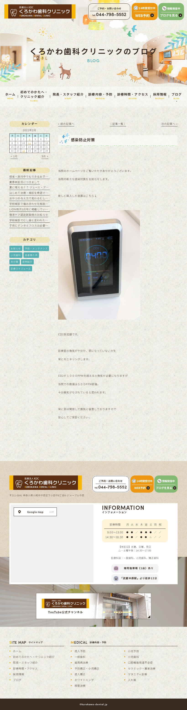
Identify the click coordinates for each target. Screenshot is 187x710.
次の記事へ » (169, 123)
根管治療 (80, 685)
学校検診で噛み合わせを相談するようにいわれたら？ (42, 204)
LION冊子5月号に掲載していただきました (35, 209)
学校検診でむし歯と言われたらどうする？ (35, 220)
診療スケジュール (21, 268)
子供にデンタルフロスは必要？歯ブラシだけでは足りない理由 (48, 225)
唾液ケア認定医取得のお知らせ (28, 214)
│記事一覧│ (118, 123)
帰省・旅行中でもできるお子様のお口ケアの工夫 (39, 176)
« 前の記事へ (66, 123)
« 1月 (14, 156)
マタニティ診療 (137, 674)
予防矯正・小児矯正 (87, 668)
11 (29, 142)
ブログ (17, 680)
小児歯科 (16, 255)
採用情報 (18, 674)
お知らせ (16, 248)
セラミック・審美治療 (142, 668)
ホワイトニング (84, 680)
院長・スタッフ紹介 (25, 662)
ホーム (17, 651)
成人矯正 (80, 674)
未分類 (14, 261)
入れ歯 (132, 680)
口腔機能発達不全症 (140, 662)
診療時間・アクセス (25, 668)
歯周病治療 (81, 662)
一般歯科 (80, 657)
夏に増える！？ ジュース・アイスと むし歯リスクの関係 (44, 187)
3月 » (45, 156)
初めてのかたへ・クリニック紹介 (34, 657)
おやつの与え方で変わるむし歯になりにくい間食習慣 (42, 198)
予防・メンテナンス (36, 248)
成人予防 (80, 651)
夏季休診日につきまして (24, 182)
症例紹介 (27, 261)
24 (23, 150)
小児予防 (133, 651)
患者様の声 (31, 255)
